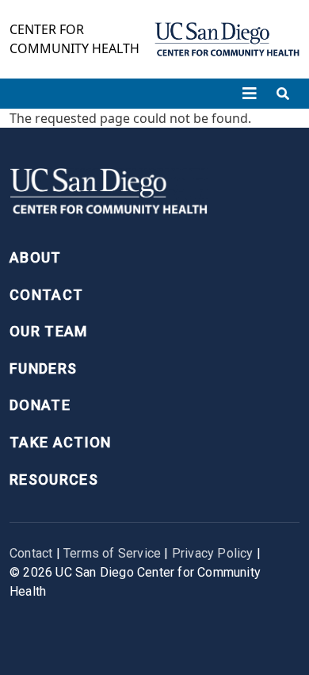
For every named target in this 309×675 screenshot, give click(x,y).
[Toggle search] (282, 94)
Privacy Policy (213, 553)
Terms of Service (112, 553)
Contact (46, 294)
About (36, 257)
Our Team (49, 331)
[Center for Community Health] (109, 195)
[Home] (226, 39)
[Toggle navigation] (249, 93)
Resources (54, 479)
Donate (40, 405)
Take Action (61, 442)
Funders (43, 368)
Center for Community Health (74, 39)
